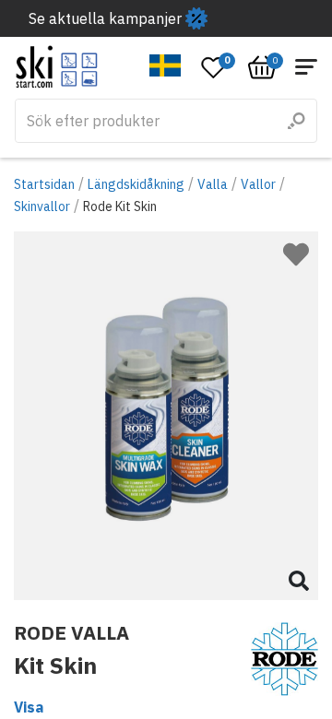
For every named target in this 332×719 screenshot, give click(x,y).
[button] (165, 65)
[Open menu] (306, 66)
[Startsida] (57, 66)
